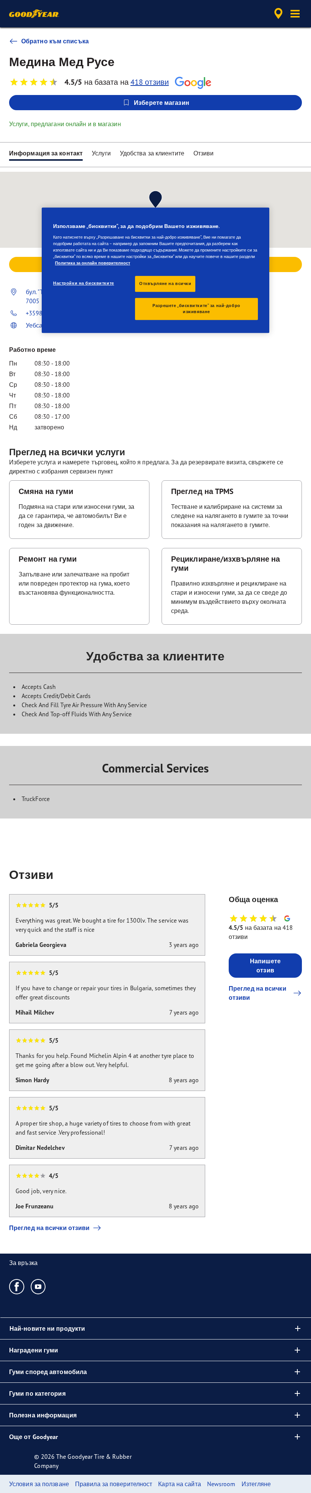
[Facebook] (17, 1286)
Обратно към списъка (55, 41)
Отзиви (203, 153)
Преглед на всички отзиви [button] (257, 993)
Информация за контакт (46, 153)
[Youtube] (38, 1286)
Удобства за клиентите (152, 153)
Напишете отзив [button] (265, 965)
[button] (295, 14)
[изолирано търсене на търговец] (277, 14)
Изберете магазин (161, 102)
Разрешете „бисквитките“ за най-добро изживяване (196, 308)
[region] (155, 270)
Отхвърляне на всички (165, 283)
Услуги (101, 153)
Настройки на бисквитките (83, 283)
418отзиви (149, 82)
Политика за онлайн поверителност (92, 263)
